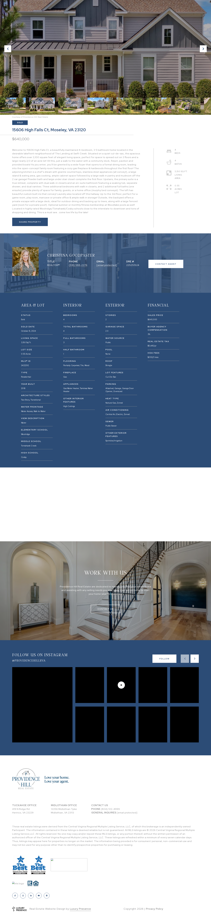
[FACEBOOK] (15, 895)
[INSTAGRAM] (23, 895)
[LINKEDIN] (31, 895)
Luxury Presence (80, 908)
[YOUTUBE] (39, 895)
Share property (30, 222)
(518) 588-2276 (78, 265)
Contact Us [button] (106, 609)
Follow (164, 658)
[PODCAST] (47, 895)
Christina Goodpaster (71, 255)
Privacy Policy (154, 908)
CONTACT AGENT (165, 264)
